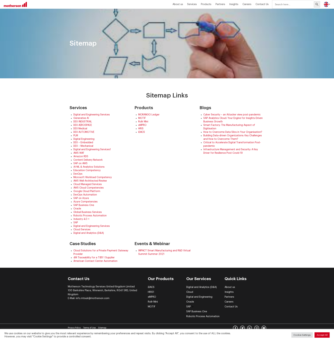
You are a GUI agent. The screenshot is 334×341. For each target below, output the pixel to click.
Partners (220, 4)
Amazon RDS (80, 156)
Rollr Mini (143, 121)
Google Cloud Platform (86, 191)
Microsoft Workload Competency (92, 177)
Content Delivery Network (88, 160)
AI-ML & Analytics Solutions (89, 167)
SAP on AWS (80, 163)
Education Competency (87, 170)
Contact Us (262, 4)
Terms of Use (89, 328)
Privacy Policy (74, 328)
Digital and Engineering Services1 (92, 149)
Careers (246, 4)
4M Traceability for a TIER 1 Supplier (94, 257)
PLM (75, 135)
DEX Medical (80, 128)
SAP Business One (83, 205)
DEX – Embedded (83, 142)
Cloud (189, 292)
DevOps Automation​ (85, 195)
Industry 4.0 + (81, 219)
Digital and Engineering (199, 297)
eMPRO (142, 125)
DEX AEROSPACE (82, 125)
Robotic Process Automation (90, 215)
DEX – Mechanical (83, 146)
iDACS (141, 132)
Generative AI (81, 118)
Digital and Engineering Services (91, 114)
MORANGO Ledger (149, 114)
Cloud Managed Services (87, 184)
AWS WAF (78, 153)
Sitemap (102, 328)
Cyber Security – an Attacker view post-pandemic (232, 114)
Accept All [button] (322, 335)
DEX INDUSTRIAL (82, 121)
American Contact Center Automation (95, 261)
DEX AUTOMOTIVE (83, 132)
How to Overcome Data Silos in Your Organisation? (232, 132)
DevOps (77, 174)
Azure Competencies (85, 202)
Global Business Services (87, 212)
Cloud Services (81, 229)
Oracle (77, 208)
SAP (75, 222)
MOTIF (142, 118)
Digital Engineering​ (83, 139)
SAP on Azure (81, 198)
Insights (229, 292)
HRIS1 (151, 292)
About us (178, 4)
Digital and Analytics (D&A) (88, 233)
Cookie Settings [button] (302, 335)
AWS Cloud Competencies (88, 188)
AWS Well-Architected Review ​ (90, 181)
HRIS (141, 128)
